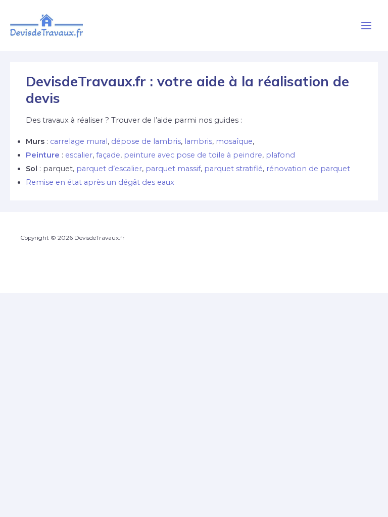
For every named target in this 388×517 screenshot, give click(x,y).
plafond (280, 155)
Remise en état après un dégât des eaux (100, 182)
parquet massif (173, 168)
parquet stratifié (233, 168)
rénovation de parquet (308, 168)
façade (108, 155)
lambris (198, 141)
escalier (78, 155)
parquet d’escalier (109, 168)
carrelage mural (79, 141)
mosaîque (234, 141)
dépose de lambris (146, 141)
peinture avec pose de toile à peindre (193, 155)
